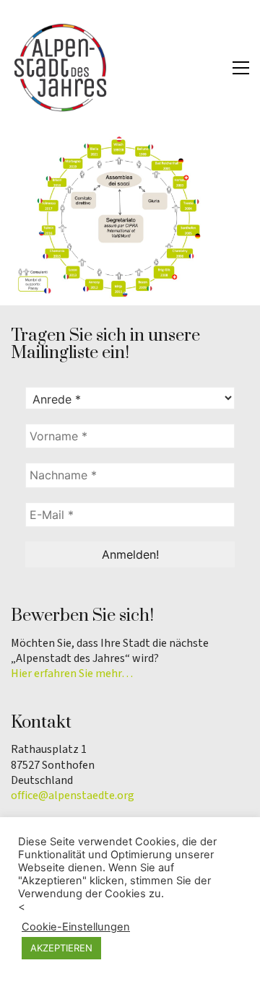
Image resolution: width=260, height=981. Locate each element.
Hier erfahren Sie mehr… (72, 673)
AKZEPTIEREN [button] (61, 948)
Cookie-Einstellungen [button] (76, 926)
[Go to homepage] (61, 68)
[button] (241, 68)
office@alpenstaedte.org (72, 795)
